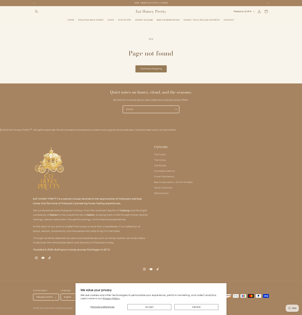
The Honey (160, 160)
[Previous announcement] (34, 3)
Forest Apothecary (164, 177)
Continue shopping (151, 69)
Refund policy (161, 193)
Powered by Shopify (64, 308)
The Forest (160, 154)
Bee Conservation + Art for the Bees (173, 182)
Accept (149, 307)
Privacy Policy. (111, 298)
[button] (36, 11)
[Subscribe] (175, 109)
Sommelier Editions (164, 171)
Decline (196, 307)
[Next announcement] (267, 3)
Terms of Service (163, 188)
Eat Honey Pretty (47, 308)
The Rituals (160, 166)
